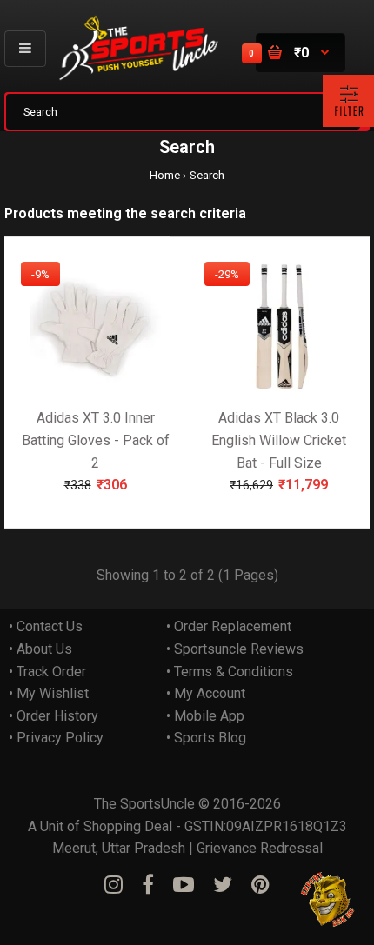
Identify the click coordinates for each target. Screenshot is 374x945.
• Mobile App (205, 716)
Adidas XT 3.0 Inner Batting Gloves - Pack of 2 (96, 439)
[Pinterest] (260, 885)
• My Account (205, 693)
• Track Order (47, 671)
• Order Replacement (228, 626)
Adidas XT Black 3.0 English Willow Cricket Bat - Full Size (278, 439)
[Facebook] (148, 885)
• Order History (53, 716)
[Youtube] (183, 885)
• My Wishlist (49, 693)
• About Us (40, 649)
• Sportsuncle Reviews (235, 649)
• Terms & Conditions (229, 671)
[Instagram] (113, 885)
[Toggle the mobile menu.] (25, 48)
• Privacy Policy (56, 737)
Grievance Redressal (260, 848)
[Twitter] (222, 885)
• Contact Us (46, 626)
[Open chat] (328, 899)
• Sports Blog (206, 737)
